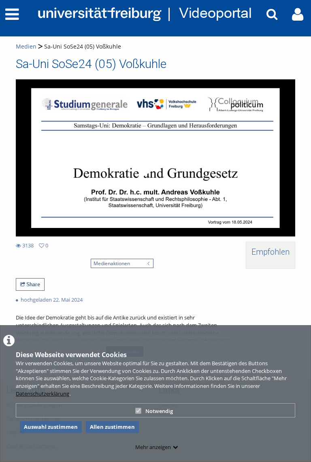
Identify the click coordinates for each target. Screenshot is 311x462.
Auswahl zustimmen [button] (51, 426)
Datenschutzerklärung (42, 393)
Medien (26, 46)
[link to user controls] (298, 14)
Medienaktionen (112, 263)
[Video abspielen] (155, 158)
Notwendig (159, 411)
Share (32, 284)
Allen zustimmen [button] (112, 426)
